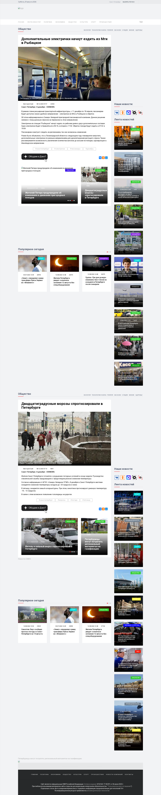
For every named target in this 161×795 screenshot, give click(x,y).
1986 (135, 502)
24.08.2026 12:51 (125, 320)
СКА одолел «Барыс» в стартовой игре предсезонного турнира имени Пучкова (127, 507)
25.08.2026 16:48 (125, 135)
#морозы (61, 500)
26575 (71, 274)
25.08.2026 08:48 (125, 245)
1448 (135, 296)
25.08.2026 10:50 (125, 219)
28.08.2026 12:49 (125, 556)
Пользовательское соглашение (119, 786)
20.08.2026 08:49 (92, 275)
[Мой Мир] (106, 157)
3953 (135, 633)
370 (135, 135)
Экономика (60, 22)
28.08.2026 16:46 (125, 502)
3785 (135, 711)
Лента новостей (34, 22)
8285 (88, 186)
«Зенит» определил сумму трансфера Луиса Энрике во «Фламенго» (32, 631)
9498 (42, 544)
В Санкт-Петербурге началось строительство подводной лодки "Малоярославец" (127, 717)
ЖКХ (137, 651)
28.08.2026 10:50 (125, 584)
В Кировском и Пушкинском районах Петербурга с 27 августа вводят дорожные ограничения (127, 141)
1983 (135, 268)
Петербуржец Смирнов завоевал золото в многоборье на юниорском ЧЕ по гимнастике (128, 273)
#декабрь (90, 149)
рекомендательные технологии (98, 791)
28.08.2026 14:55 (125, 529)
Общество (72, 22)
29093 (39, 626)
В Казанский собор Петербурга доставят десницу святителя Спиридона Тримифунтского (126, 742)
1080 (135, 161)
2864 (135, 556)
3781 (135, 350)
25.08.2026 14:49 (125, 161)
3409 (135, 245)
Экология (87, 30)
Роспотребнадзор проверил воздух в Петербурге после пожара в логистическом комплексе (128, 194)
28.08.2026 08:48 (125, 606)
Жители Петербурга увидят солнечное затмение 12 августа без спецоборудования (31, 281)
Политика (48, 22)
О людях (125, 30)
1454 (135, 189)
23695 (103, 275)
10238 (88, 534)
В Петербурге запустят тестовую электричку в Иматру (48, 196)
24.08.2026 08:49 (125, 373)
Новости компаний (114, 774)
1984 (135, 219)
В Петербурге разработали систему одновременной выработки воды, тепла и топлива (128, 690)
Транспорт (70, 170)
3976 (135, 320)
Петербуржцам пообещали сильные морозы (48, 549)
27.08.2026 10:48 (125, 711)
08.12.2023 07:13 (92, 184)
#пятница (86, 500)
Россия (21, 22)
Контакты (129, 774)
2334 (135, 529)
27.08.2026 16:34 (125, 633)
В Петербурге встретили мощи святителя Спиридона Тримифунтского (127, 612)
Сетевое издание (90, 784)
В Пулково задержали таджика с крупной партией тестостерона (128, 300)
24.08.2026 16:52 (125, 268)
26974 (39, 275)
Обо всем (117, 30)
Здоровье (138, 30)
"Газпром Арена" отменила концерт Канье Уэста (128, 249)
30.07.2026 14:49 (28, 626)
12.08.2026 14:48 (60, 274)
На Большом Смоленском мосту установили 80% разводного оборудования (128, 534)
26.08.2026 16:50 (125, 736)
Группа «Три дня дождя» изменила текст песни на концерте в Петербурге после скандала (63, 280)
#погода (74, 500)
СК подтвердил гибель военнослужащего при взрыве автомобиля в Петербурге (126, 638)
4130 (135, 685)
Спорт (93, 22)
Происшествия (105, 22)
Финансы (135, 365)
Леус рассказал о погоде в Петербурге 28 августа (128, 587)
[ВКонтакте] (100, 157)
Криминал (135, 286)
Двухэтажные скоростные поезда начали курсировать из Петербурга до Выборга (96, 281)
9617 (135, 736)
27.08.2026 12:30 (125, 685)
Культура (84, 22)
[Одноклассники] (103, 157)
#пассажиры (75, 149)
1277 (135, 584)
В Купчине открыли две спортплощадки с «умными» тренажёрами (127, 560)
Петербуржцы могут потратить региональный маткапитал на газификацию (94, 544)
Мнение (131, 30)
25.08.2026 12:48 (125, 189)
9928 (135, 606)
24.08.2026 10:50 (125, 350)
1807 (135, 661)
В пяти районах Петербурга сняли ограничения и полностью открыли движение (128, 326)
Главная (34, 774)
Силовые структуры (132, 625)
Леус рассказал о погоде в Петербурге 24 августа (128, 354)
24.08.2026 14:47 (125, 296)
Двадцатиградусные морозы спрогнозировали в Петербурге (96, 194)
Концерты (71, 258)
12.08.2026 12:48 (28, 275)
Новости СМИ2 (24, 559)
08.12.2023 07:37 (42, 104)
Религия (110, 30)
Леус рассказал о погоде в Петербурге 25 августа (128, 222)
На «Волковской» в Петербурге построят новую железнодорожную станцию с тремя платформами (128, 168)
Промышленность (132, 155)
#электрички (59, 149)
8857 (42, 190)
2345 (135, 373)
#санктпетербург (42, 149)
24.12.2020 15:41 (32, 544)
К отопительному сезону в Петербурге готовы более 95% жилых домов (128, 665)
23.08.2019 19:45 (32, 190)
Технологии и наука (99, 30)
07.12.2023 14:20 (92, 533)
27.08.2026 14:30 (125, 661)
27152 (71, 626)
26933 (103, 625)
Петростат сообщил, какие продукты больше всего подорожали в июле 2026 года (128, 378)
